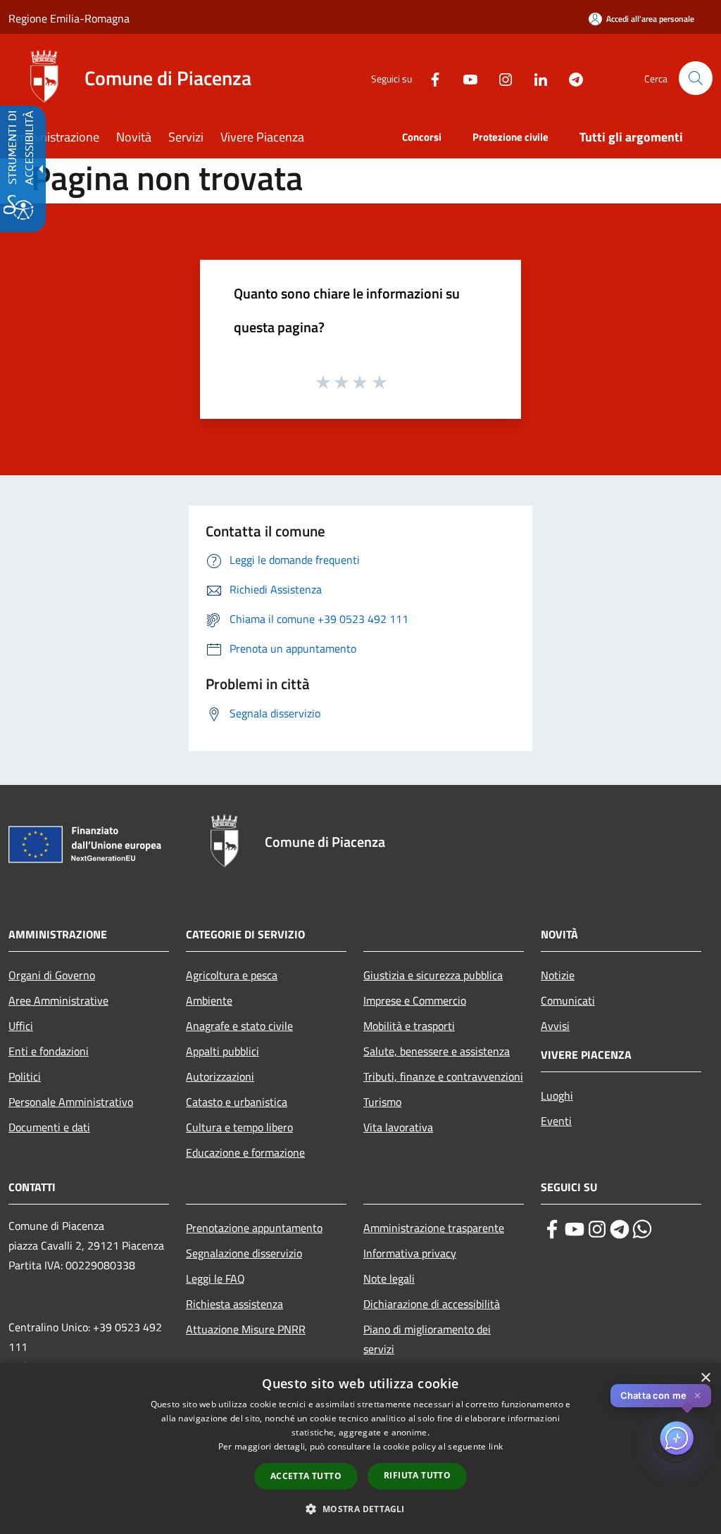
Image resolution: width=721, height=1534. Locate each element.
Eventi (556, 1120)
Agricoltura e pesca (231, 975)
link (496, 1446)
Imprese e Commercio (414, 1000)
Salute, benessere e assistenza (436, 1051)
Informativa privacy (409, 1253)
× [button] (705, 1378)
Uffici (20, 1025)
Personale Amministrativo (70, 1101)
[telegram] (619, 1229)
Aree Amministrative (58, 1000)
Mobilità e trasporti (409, 1025)
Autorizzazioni (220, 1076)
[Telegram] (570, 77)
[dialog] (360, 1448)
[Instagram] (500, 77)
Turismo (382, 1101)
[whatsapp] (642, 1229)
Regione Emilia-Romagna (69, 18)
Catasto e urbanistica (236, 1101)
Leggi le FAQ (215, 1278)
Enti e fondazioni (48, 1051)
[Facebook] (429, 77)
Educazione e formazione (245, 1152)
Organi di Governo (51, 975)
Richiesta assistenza (234, 1303)
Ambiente (209, 1000)
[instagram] (597, 1229)
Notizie (558, 975)
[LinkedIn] (535, 77)
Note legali (389, 1278)
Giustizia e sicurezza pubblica (433, 975)
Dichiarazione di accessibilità (431, 1303)
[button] (696, 78)
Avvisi (555, 1025)
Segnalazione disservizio (244, 1253)
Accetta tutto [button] (305, 1476)
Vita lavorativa (398, 1127)
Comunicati (568, 1000)
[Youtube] (465, 77)
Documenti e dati (49, 1127)
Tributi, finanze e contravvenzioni (443, 1076)
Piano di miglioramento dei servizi (427, 1339)
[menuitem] (62, 138)
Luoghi (557, 1095)
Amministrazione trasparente (433, 1227)
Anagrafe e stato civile (239, 1025)
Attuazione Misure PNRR (246, 1329)
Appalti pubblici (222, 1051)
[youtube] (574, 1229)
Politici (24, 1076)
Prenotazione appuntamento (254, 1227)
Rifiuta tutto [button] (417, 1475)
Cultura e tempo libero (239, 1127)
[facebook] (552, 1229)
